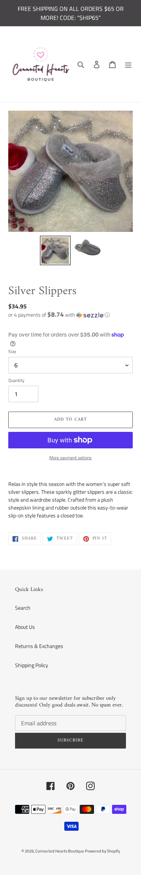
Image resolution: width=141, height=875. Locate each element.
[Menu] (128, 64)
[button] (59, 315)
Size (12, 351)
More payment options (70, 457)
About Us (25, 627)
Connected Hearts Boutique (60, 851)
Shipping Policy (31, 665)
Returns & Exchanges (39, 646)
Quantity (16, 380)
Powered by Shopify (102, 851)
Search (22, 608)
